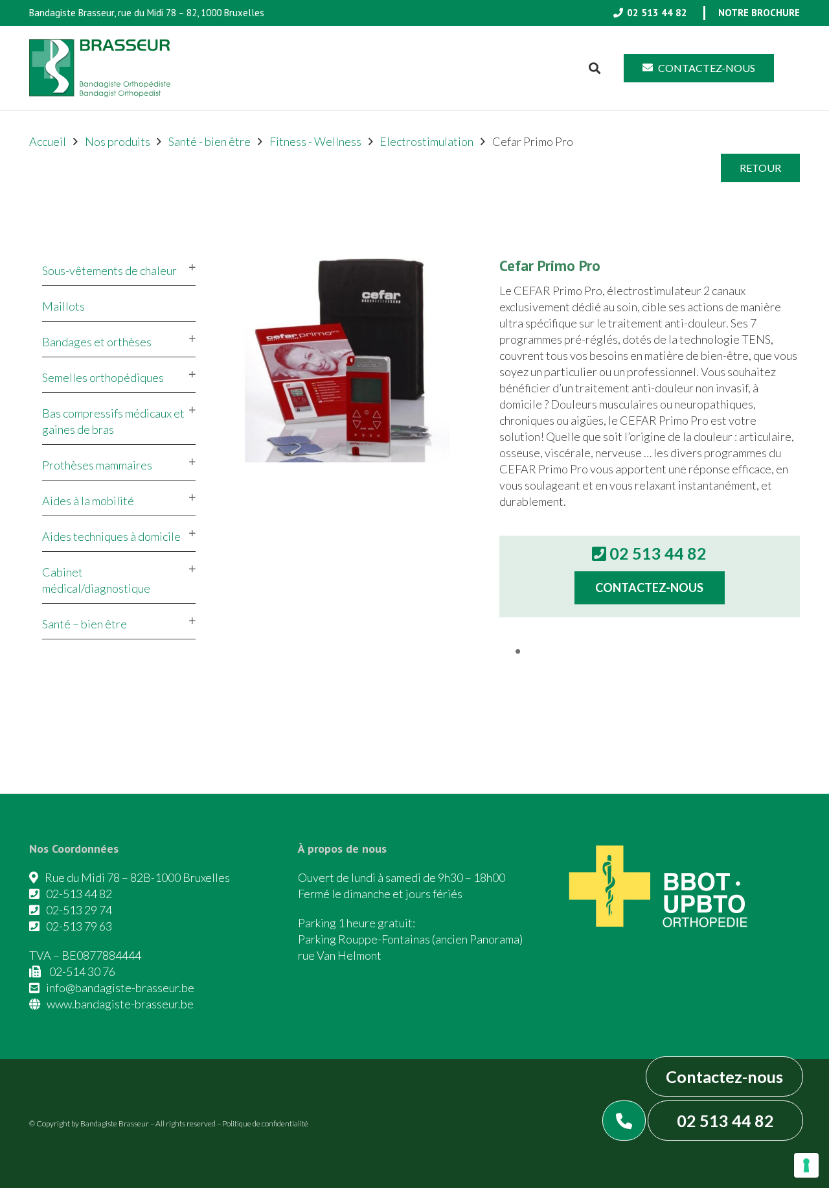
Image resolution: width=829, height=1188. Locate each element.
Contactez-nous (724, 1076)
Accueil (47, 141)
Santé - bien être (209, 141)
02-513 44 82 (79, 893)
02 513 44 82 (725, 1120)
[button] (595, 68)
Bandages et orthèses (97, 342)
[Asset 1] (99, 68)
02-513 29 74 (79, 910)
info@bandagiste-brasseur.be (120, 987)
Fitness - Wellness (315, 141)
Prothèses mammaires (97, 465)
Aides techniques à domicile (111, 536)
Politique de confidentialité (265, 1123)
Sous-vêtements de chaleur (109, 270)
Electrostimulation (426, 141)
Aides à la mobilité (88, 500)
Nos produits (117, 141)
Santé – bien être (84, 624)
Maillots (63, 306)
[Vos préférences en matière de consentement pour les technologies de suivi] (806, 1165)
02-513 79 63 (79, 926)
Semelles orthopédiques (103, 377)
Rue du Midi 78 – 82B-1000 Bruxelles (137, 877)
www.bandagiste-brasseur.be (120, 1004)
